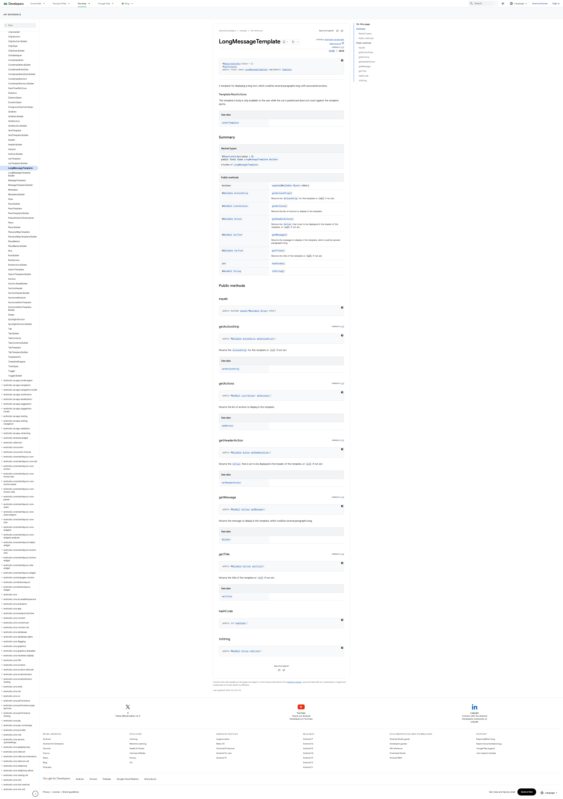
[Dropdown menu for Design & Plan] (70, 3)
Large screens (222, 739)
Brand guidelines (71, 792)
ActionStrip (241, 193)
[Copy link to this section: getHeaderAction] (246, 440)
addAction (227, 425)
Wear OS (220, 743)
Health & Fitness (137, 748)
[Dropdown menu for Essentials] (45, 3)
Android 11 (308, 767)
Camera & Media (137, 753)
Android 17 (308, 739)
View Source (335, 43)
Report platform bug (485, 739)
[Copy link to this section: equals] (231, 299)
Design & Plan (59, 3)
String (237, 271)
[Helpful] (337, 31)
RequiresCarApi (232, 63)
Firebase (107, 779)
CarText (237, 234)
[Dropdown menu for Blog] (133, 3)
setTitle (227, 596)
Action (243, 206)
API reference (12, 14)
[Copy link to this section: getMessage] (239, 497)
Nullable (287, 185)
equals (275, 185)
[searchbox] (20, 25)
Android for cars (224, 753)
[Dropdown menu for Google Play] (114, 3)
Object (296, 185)
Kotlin (332, 50)
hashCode (277, 263)
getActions (278, 206)
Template (287, 69)
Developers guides (398, 743)
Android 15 (308, 748)
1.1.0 (342, 47)
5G (131, 762)
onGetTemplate (230, 122)
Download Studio (398, 753)
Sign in (555, 3)
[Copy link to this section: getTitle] (232, 554)
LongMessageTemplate (256, 69)
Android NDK (396, 757)
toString (277, 271)
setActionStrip (230, 368)
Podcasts (47, 767)
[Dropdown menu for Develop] (90, 3)
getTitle (277, 250)
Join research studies (486, 753)
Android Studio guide (400, 739)
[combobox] (483, 3)
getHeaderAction (281, 218)
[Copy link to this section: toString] (233, 639)
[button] (19, 380)
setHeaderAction (231, 482)
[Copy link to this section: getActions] (237, 384)
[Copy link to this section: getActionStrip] (242, 327)
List (235, 206)
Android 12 (308, 762)
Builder (226, 539)
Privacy (133, 757)
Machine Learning (138, 743)
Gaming (133, 739)
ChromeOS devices (225, 748)
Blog (127, 3)
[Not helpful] (342, 31)
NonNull (227, 206)
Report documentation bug (489, 743)
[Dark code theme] (342, 60)
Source (46, 753)
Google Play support (485, 748)
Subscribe (527, 791)
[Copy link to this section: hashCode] (236, 611)
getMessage (278, 234)
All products (150, 779)
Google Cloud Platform (128, 779)
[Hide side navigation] (35, 794)
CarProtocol (230, 66)
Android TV (221, 757)
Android (47, 739)
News (45, 757)
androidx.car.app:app (334, 39)
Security (47, 748)
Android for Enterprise (53, 743)
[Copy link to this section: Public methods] (248, 286)
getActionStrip (281, 193)
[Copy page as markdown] (293, 41)
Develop (82, 3)
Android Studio (540, 3)
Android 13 (308, 757)
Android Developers (227, 30)
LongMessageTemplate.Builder (261, 159)
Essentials (36, 3)
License (56, 792)
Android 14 (308, 753)
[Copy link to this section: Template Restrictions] (249, 95)
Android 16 (308, 743)
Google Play (104, 3)
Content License (294, 682)
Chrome (93, 779)
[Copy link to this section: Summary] (238, 137)
